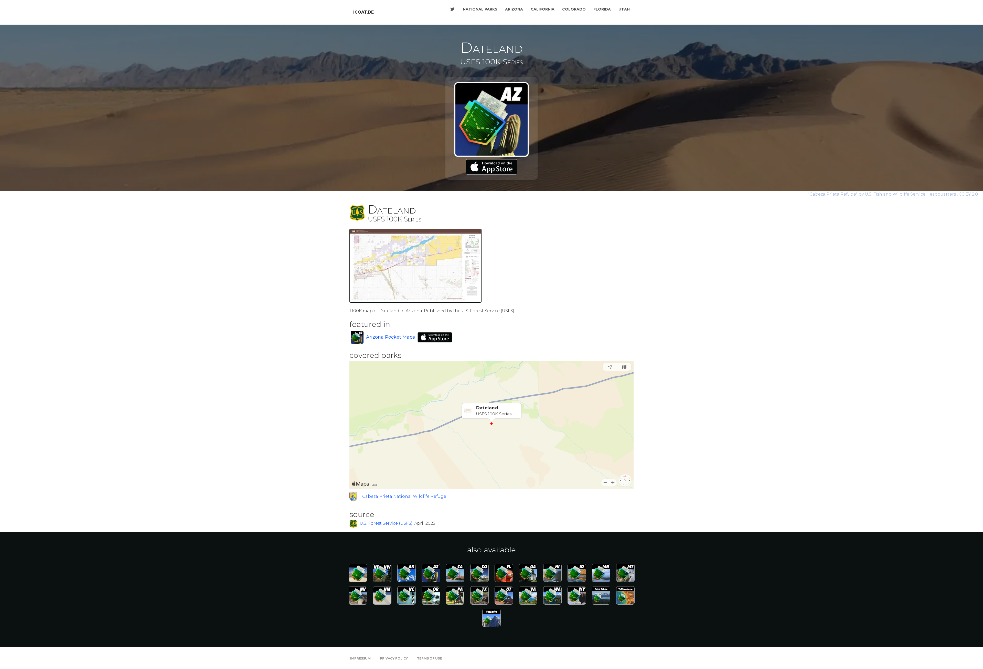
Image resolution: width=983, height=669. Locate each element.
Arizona (514, 9)
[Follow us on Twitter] (452, 9)
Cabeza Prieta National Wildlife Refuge (404, 496)
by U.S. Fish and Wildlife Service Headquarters (882, 194)
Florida (602, 9)
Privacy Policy (394, 658)
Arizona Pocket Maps (390, 337)
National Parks (480, 9)
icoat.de (363, 12)
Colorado (574, 9)
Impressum (360, 658)
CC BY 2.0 (968, 194)
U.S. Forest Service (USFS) (386, 523)
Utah (624, 9)
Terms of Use (429, 658)
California (542, 9)
